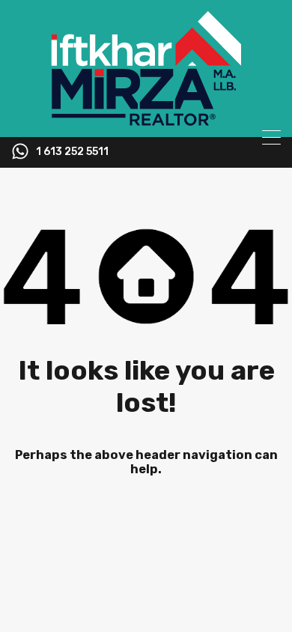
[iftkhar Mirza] (146, 119)
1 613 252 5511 (72, 152)
